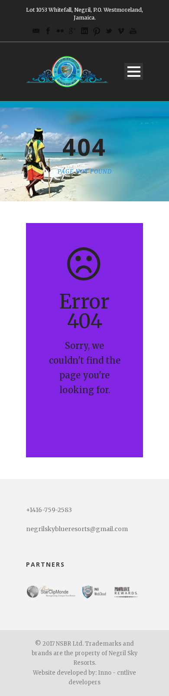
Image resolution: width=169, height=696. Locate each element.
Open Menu (133, 71)
